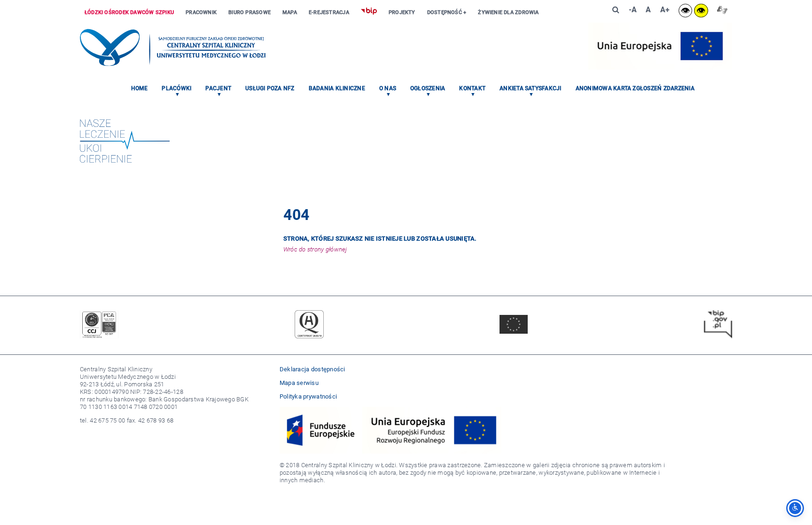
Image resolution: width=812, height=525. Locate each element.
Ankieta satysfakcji (531, 88)
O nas (387, 88)
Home (139, 88)
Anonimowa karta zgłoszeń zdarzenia (635, 88)
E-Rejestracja (329, 12)
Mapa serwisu (299, 382)
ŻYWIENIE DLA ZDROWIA (508, 12)
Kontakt (472, 88)
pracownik (201, 12)
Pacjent (218, 88)
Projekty (402, 12)
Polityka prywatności (308, 396)
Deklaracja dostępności (312, 369)
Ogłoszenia (427, 88)
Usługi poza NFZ (270, 88)
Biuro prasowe (249, 12)
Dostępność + (447, 12)
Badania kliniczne (337, 88)
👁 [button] (685, 10)
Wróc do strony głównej (315, 249)
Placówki (176, 88)
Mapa (289, 12)
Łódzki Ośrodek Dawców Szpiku (129, 12)
